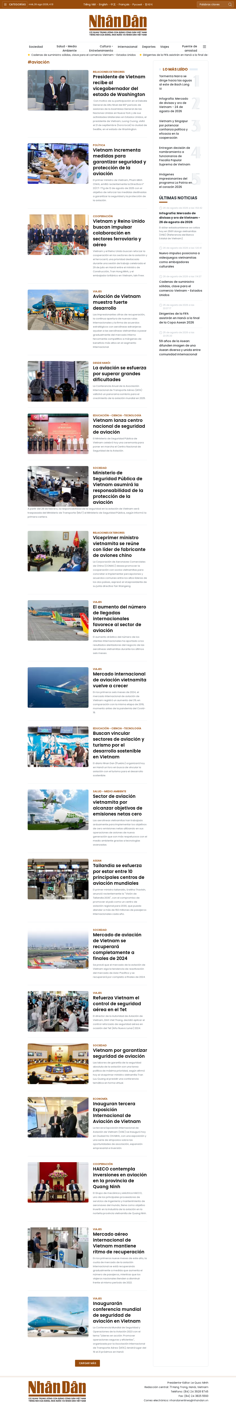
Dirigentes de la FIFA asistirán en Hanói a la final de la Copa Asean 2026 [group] (183, 55)
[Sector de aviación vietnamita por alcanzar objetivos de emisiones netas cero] (58, 810)
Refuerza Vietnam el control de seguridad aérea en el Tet (117, 1004)
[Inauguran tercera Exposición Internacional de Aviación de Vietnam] (58, 1117)
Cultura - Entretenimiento (101, 47)
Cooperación (103, 216)
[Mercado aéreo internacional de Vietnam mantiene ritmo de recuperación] (58, 1247)
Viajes (164, 47)
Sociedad (36, 47)
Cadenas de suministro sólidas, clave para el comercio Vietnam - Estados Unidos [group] (78, 55)
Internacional (127, 47)
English (103, 4)
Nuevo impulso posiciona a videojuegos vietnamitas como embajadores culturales (179, 260)
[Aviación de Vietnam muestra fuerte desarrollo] (58, 310)
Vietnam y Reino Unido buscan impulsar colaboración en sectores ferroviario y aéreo (119, 233)
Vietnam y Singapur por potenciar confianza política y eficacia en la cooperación (173, 129)
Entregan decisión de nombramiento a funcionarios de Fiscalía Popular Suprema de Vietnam (174, 156)
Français (124, 4)
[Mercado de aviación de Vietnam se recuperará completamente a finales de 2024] (58, 948)
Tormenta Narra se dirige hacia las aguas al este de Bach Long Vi (175, 82)
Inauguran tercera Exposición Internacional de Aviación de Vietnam (117, 1112)
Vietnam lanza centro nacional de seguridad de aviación (119, 426)
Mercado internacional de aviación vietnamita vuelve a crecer (119, 680)
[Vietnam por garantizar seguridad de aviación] (58, 1064)
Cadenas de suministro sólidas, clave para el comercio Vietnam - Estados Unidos (180, 288)
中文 (113, 4)
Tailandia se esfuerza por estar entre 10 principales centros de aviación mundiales (118, 874)
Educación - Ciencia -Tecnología (117, 415)
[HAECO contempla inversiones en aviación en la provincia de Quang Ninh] (58, 1182)
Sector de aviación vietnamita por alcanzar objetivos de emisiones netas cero (117, 805)
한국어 (149, 4)
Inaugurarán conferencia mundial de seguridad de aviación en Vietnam (117, 1312)
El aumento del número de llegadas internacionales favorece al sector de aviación (119, 619)
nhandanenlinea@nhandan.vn (188, 1400)
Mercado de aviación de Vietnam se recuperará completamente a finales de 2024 (117, 946)
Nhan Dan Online (118, 25)
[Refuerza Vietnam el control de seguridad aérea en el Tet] (58, 1011)
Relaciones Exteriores (109, 72)
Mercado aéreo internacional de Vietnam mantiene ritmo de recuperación (118, 1243)
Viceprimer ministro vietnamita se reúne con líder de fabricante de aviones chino (119, 546)
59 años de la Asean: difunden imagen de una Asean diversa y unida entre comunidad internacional (180, 347)
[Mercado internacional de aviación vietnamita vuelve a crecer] (58, 687)
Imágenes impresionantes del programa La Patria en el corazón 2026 (175, 180)
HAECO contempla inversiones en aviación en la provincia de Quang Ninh (120, 1178)
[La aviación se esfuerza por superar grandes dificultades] (58, 381)
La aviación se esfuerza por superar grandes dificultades (119, 374)
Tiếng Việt (89, 4)
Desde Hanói (101, 363)
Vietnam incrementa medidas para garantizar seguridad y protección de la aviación (119, 162)
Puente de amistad (189, 47)
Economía (100, 1099)
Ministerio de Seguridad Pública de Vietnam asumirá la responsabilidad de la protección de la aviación (118, 487)
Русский (137, 4)
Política (99, 145)
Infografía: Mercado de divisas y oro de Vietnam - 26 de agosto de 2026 (179, 217)
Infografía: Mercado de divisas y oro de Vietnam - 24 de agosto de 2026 (173, 105)
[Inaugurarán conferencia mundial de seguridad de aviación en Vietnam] (58, 1317)
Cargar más (87, 1363)
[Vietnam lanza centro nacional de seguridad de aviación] (58, 434)
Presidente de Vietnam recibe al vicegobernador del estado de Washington (119, 85)
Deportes (148, 47)
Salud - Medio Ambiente (67, 47)
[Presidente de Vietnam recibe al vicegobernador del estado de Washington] (58, 90)
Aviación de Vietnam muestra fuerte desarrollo (117, 302)
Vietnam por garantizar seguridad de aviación (120, 1053)
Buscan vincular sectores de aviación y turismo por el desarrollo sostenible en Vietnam (118, 745)
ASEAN (97, 860)
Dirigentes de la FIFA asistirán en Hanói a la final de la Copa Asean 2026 (179, 318)
